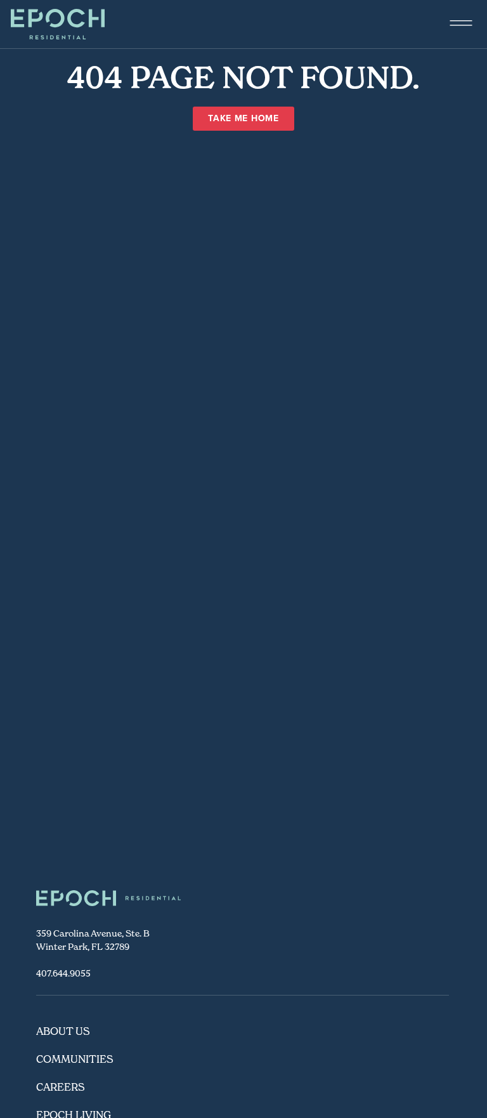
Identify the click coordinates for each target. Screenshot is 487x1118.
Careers (60, 1087)
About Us (63, 1031)
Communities (75, 1059)
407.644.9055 (63, 973)
